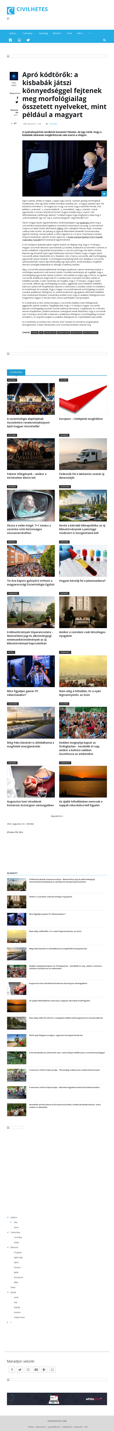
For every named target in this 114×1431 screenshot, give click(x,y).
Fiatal (69, 33)
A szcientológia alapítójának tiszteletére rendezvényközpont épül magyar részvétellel (28, 422)
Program (18, 1252)
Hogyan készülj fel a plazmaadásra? (82, 581)
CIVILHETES (32, 9)
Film (16, 1222)
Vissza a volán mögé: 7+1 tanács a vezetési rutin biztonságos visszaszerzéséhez (29, 529)
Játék (16, 1272)
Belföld (11, 542)
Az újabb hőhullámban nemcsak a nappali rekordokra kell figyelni (80, 803)
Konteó (17, 1312)
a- (12, 123)
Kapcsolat (78, 1427)
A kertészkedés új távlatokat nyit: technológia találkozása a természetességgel (67, 1052)
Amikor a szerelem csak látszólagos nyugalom (82, 634)
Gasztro (17, 1267)
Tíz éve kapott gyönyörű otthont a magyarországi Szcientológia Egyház (30, 582)
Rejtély (17, 1307)
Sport (16, 1262)
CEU (41, 333)
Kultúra (12, 33)
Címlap (30, 1427)
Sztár (16, 1297)
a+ (15, 123)
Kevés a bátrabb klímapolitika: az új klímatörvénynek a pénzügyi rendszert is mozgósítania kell (82, 529)
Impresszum (41, 1427)
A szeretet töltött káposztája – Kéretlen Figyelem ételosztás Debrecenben (64, 1087)
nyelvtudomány (90, 333)
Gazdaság (43, 33)
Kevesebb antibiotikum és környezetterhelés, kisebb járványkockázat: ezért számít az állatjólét (65, 1105)
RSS (86, 1427)
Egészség (64, 542)
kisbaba (35, 333)
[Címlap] (10, 10)
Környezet (13, 593)
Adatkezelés (67, 1427)
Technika (18, 1237)
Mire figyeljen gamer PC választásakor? (22, 693)
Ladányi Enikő (63, 333)
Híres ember (14, 84)
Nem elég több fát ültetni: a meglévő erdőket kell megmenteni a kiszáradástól (66, 1018)
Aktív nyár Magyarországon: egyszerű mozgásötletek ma (56, 1035)
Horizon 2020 (50, 333)
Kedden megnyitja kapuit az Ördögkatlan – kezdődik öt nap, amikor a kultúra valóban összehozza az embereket (79, 748)
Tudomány (27, 33)
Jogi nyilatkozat (54, 1427)
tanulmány (84, 222)
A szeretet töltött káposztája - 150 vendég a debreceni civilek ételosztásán (64, 1070)
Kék (15, 1302)
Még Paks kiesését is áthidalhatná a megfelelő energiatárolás (30, 744)
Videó (79, 33)
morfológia (76, 333)
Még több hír (56, 816)
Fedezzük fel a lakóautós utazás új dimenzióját (81, 475)
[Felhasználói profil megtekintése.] (14, 76)
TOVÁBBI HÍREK (17, 372)
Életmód (56, 33)
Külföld (12, 380)
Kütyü (11, 652)
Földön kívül (19, 1317)
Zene (16, 1227)
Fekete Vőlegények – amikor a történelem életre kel (26, 475)
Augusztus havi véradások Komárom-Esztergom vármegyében (30, 803)
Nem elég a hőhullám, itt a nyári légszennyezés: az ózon (80, 693)
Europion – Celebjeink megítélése (81, 419)
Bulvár (63, 380)
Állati (16, 1282)
